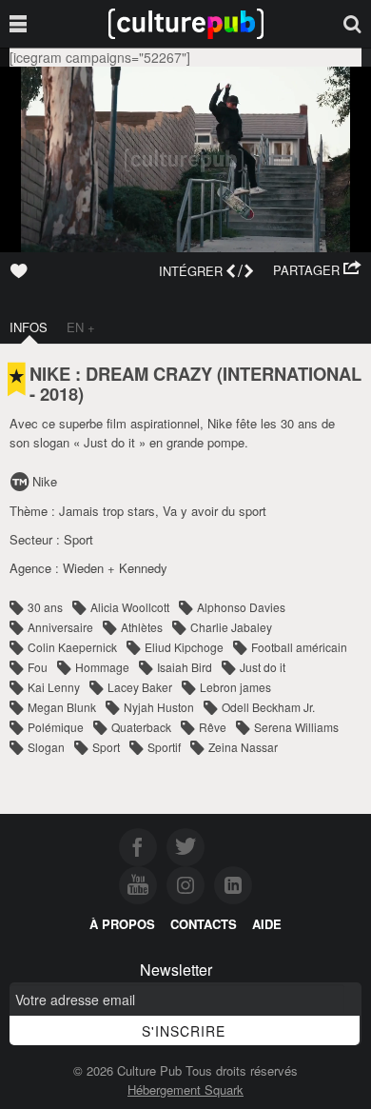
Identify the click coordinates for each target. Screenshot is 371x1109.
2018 (59, 393)
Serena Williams (296, 727)
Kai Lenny (54, 687)
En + (81, 327)
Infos (29, 327)
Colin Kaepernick (72, 647)
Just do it (262, 667)
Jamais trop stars (107, 511)
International (292, 373)
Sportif (164, 747)
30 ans (45, 607)
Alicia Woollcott (129, 607)
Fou (38, 667)
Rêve (212, 727)
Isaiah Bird (184, 667)
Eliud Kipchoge (184, 647)
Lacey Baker (139, 687)
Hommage (102, 667)
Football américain (299, 647)
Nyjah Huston (159, 707)
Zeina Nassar (243, 747)
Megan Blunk (62, 707)
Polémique (56, 727)
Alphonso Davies (241, 607)
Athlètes (142, 627)
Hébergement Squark (185, 1089)
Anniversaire (60, 627)
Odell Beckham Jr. (268, 707)
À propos (122, 924)
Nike (44, 481)
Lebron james (235, 687)
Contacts (203, 924)
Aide (267, 924)
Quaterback (141, 727)
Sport (78, 539)
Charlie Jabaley (231, 627)
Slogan (46, 747)
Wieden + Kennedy (115, 568)
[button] (317, 270)
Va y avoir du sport (214, 511)
